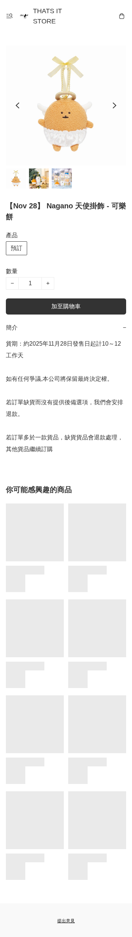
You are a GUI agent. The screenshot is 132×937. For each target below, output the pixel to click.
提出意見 (66, 920)
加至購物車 (66, 306)
